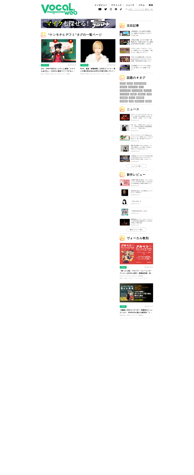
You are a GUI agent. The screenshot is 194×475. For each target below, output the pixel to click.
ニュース (130, 5)
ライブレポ (124, 94)
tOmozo (123, 87)
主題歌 (133, 94)
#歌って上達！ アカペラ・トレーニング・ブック (134, 278)
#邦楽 (68, 74)
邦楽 (131, 101)
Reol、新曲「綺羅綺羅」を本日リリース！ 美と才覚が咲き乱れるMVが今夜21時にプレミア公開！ (97, 71)
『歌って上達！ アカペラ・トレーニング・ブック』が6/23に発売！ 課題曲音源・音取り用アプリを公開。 (136, 273)
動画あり (142, 94)
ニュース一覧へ (136, 166)
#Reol (87, 74)
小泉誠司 (124, 97)
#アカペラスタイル (132, 276)
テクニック (116, 5)
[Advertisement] (136, 332)
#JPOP (47, 74)
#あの (51, 74)
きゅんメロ (133, 87)
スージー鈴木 (137, 90)
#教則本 (141, 276)
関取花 (148, 101)
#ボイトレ (135, 315)
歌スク (132, 97)
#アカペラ (123, 276)
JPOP (123, 83)
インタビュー (100, 5)
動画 (151, 5)
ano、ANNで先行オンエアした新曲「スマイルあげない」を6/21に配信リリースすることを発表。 (58, 71)
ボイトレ (148, 90)
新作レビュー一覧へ (136, 229)
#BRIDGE (122, 315)
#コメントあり (106, 74)
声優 (149, 94)
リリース (44, 65)
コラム (141, 5)
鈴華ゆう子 (139, 101)
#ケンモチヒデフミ (59, 74)
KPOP (130, 83)
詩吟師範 (124, 101)
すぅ (141, 87)
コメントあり (125, 90)
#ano (42, 74)
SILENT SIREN (140, 83)
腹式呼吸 (140, 97)
